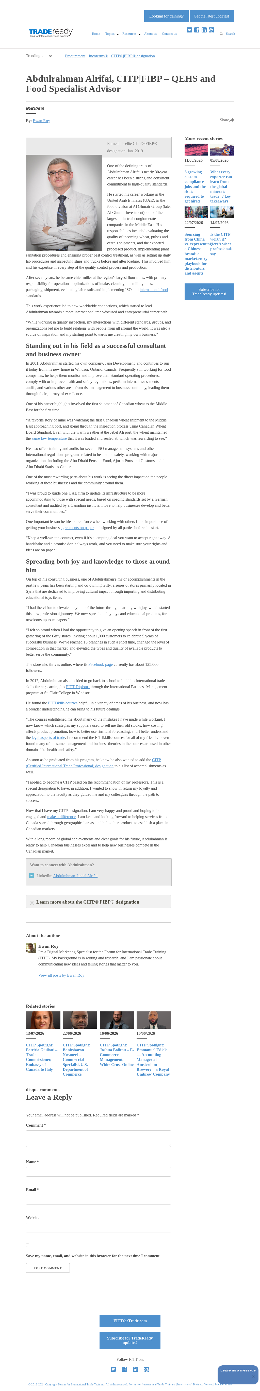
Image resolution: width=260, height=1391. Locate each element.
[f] (196, 29)
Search (230, 34)
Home (96, 34)
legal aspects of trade (48, 737)
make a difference (61, 817)
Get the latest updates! (211, 16)
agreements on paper (77, 527)
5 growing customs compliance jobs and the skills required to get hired (195, 186)
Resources (129, 34)
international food (154, 289)
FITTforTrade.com (130, 1321)
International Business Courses (195, 1384)
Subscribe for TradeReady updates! (209, 291)
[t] (189, 29)
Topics (110, 34)
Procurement (75, 56)
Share (224, 120)
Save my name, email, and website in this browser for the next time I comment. (93, 1256)
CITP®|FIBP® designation (133, 56)
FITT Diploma (78, 687)
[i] (211, 29)
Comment (36, 1125)
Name (32, 1162)
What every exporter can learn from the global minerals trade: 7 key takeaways (221, 186)
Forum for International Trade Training (152, 1384)
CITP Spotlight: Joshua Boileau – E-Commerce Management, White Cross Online (117, 1055)
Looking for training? (166, 16)
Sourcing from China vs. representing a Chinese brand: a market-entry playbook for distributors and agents (198, 254)
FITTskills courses (62, 703)
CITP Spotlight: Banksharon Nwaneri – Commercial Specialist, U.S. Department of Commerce (76, 1059)
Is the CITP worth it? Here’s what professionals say (221, 244)
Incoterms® (98, 56)
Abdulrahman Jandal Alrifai (75, 876)
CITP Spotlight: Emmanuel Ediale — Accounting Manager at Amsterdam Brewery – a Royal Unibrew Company (153, 1059)
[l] (204, 29)
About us (150, 34)
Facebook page (100, 664)
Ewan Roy (41, 120)
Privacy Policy (223, 1384)
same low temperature (49, 438)
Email (32, 1190)
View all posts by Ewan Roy (61, 975)
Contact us (169, 34)
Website (32, 1217)
